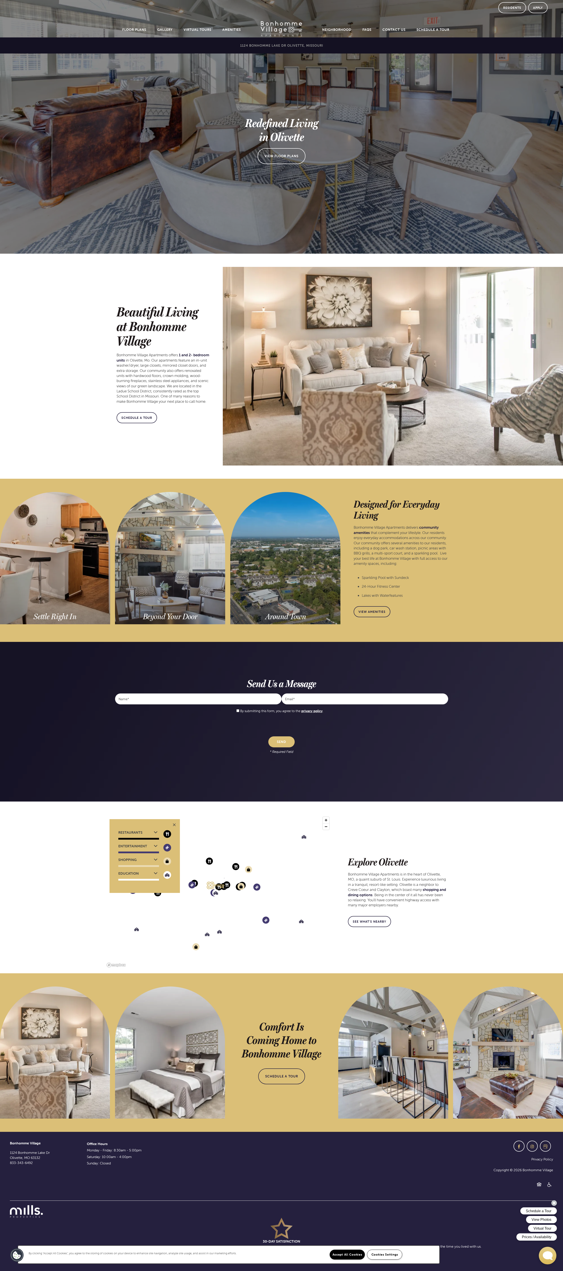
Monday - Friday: (100, 1150)
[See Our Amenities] (170, 616)
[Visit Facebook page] (519, 1146)
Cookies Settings (384, 1254)
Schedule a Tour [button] (281, 1076)
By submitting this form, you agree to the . (281, 711)
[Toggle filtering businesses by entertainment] (167, 848)
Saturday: (94, 1157)
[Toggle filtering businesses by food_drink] (167, 834)
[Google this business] (545, 1146)
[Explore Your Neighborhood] (285, 616)
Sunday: (93, 1163)
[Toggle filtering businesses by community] (167, 875)
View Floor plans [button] (281, 156)
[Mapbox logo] (116, 965)
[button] (512, 7)
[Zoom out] (326, 826)
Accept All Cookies (347, 1254)
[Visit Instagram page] (532, 1146)
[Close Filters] (174, 824)
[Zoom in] (326, 820)
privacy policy (312, 711)
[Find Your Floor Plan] (55, 616)
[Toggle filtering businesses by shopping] (167, 861)
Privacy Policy (542, 1159)
